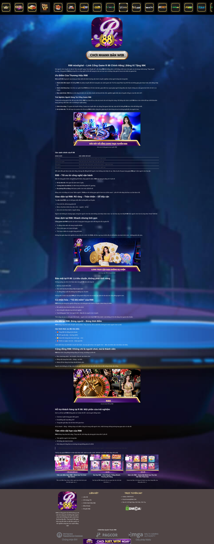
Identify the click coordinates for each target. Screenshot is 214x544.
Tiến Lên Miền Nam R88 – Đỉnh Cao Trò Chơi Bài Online (71, 476)
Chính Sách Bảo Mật (89, 503)
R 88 (73, 519)
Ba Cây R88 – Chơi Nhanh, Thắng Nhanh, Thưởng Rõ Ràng (106, 476)
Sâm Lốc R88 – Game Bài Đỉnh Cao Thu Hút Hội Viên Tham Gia (142, 476)
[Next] (159, 470)
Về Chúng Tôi (87, 500)
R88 (57, 512)
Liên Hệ (85, 497)
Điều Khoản (86, 506)
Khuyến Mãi (86, 509)
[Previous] (55, 470)
